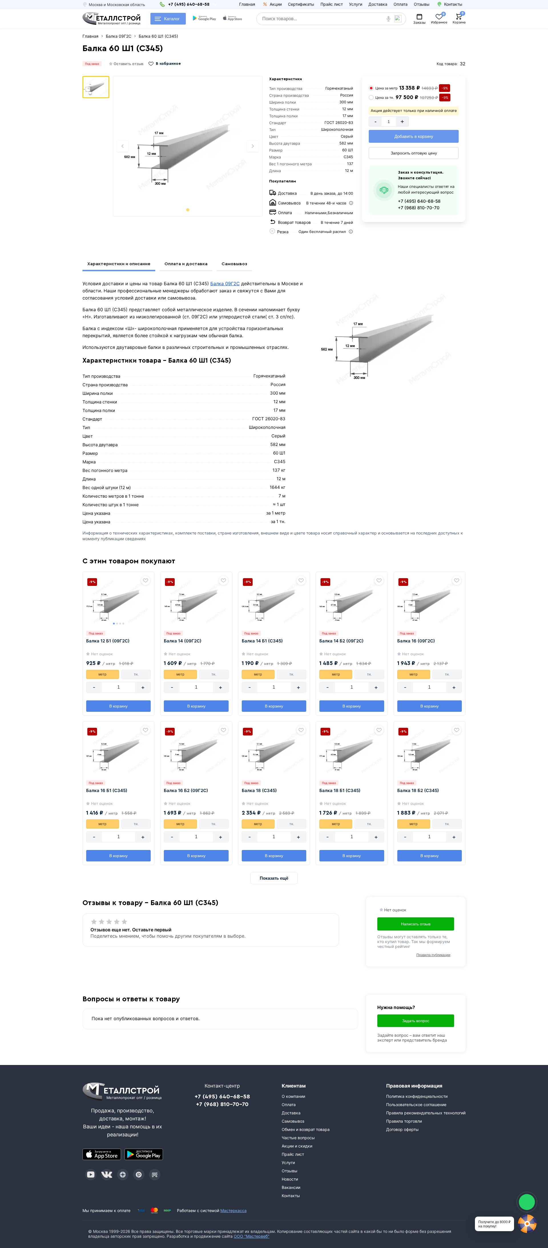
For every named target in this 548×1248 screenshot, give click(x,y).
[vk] (106, 1174)
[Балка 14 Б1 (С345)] (274, 601)
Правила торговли (404, 1121)
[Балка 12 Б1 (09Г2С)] (118, 601)
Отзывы (422, 4)
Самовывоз (234, 264)
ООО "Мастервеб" (251, 1236)
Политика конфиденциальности (417, 1096)
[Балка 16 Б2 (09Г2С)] (196, 750)
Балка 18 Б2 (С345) (418, 790)
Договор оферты (402, 1129)
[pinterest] (138, 1174)
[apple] (233, 19)
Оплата (401, 4)
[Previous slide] (122, 146)
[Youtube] (90, 1174)
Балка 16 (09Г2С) (416, 641)
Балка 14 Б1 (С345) (262, 641)
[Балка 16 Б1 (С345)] (118, 750)
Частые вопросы (298, 1137)
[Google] (205, 19)
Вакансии (291, 1187)
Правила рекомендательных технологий (426, 1112)
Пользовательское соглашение (416, 1104)
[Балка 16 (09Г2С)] (429, 601)
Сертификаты (301, 4)
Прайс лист (332, 4)
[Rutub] (154, 1174)
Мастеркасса (233, 1210)
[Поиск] (400, 19)
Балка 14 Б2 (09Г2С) (341, 641)
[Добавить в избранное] (145, 580)
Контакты (291, 1195)
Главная (247, 4)
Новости (290, 1179)
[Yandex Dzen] (122, 1174)
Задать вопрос (415, 1020)
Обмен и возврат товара (306, 1129)
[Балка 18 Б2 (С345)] (429, 750)
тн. (136, 674)
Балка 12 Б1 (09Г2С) (108, 641)
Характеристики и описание (118, 264)
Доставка (377, 4)
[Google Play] (143, 1154)
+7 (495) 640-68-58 (419, 201)
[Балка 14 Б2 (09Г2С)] (351, 601)
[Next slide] (252, 146)
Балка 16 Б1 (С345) (106, 790)
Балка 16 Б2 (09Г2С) (186, 790)
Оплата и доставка (185, 264)
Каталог (172, 18)
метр (102, 674)
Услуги (355, 4)
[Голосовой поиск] (389, 19)
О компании (293, 1096)
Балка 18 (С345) (259, 790)
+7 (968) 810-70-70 (419, 207)
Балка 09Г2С (225, 283)
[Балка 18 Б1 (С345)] (351, 750)
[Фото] (187, 146)
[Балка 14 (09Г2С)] (196, 601)
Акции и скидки (297, 1146)
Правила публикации (433, 955)
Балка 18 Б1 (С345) (339, 790)
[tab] (187, 209)
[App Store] (101, 1154)
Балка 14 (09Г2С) (183, 641)
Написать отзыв (415, 924)
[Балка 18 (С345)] (274, 750)
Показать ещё (274, 878)
